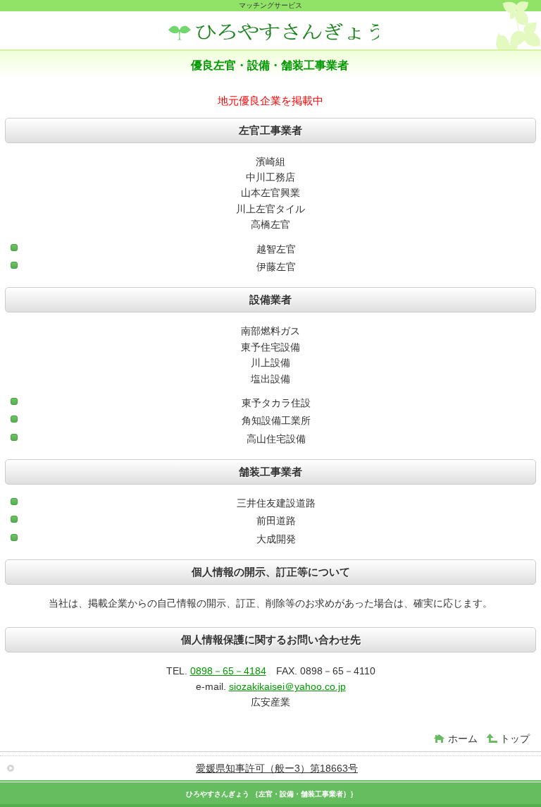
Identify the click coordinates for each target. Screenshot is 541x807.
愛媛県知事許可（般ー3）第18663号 (277, 768)
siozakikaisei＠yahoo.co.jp (287, 686)
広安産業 (273, 32)
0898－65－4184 (228, 670)
